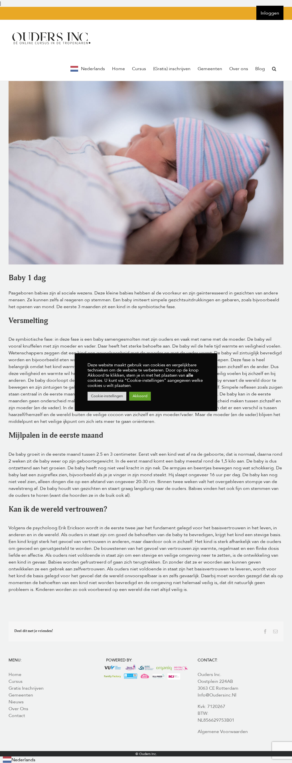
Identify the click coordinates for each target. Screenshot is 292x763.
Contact (17, 715)
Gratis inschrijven (26, 688)
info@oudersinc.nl (217, 695)
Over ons (18, 709)
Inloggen (270, 13)
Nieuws (16, 702)
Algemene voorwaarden (223, 731)
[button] (274, 69)
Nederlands (23, 760)
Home (15, 674)
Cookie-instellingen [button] (107, 396)
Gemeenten (21, 695)
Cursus (16, 681)
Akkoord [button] (140, 396)
